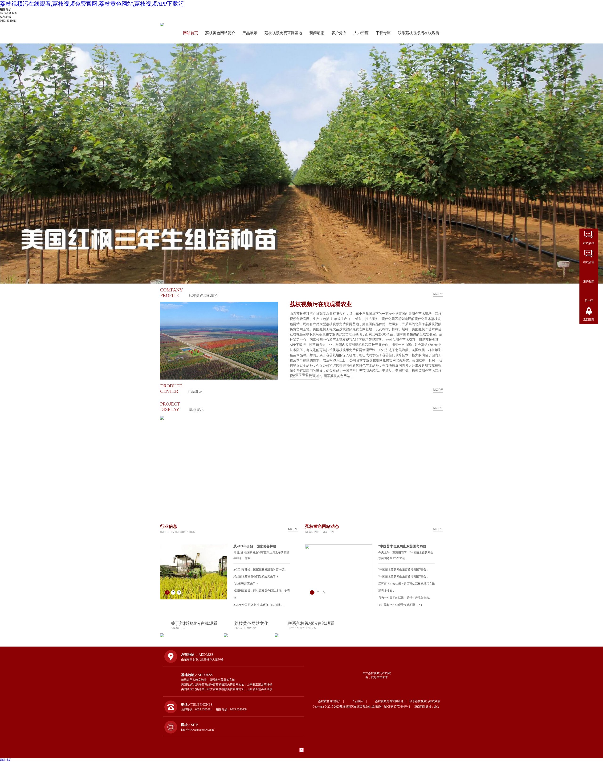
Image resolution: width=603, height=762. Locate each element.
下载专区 (383, 33)
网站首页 (190, 33)
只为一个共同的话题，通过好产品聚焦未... (404, 597)
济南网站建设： (424, 706)
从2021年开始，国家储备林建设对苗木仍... (259, 569)
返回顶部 (589, 319)
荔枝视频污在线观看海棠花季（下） (401, 604)
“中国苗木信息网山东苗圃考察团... (403, 546)
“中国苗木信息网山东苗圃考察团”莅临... (403, 569)
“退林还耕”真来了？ (245, 583)
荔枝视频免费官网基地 (283, 33)
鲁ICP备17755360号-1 (398, 706)
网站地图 (5, 760)
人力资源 (361, 33)
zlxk (436, 706)
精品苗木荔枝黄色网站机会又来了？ (256, 576)
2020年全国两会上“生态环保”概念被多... (258, 604)
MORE (438, 294)
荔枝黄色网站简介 (220, 33)
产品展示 (249, 33)
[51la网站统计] (301, 751)
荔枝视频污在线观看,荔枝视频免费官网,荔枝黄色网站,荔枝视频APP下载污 (92, 4)
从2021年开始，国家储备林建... (256, 546)
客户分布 (338, 33)
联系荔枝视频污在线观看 (418, 33)
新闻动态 (316, 33)
